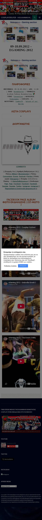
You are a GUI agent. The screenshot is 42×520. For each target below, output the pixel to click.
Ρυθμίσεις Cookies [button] (10, 266)
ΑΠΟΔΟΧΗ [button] (23, 266)
